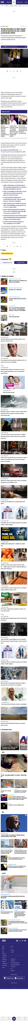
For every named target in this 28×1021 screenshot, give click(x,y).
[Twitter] (19, 940)
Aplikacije (13, 966)
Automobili (4, 965)
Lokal (3, 967)
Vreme (12, 952)
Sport (3, 948)
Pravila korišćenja (15, 962)
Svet (2, 773)
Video (12, 946)
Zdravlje (4, 954)
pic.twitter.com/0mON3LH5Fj (9, 150)
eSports (4, 961)
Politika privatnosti (15, 964)
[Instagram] (22, 940)
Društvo (3, 910)
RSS (11, 968)
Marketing (13, 959)
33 (6, 795)
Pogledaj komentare (7, 262)
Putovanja (4, 955)
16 (6, 26)
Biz (3, 950)
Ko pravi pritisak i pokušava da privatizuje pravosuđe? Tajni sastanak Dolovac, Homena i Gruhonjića (14, 199)
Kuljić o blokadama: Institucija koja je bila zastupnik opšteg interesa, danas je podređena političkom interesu (14, 187)
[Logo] (2, 2)
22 (6, 297)
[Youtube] (25, 940)
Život (3, 952)
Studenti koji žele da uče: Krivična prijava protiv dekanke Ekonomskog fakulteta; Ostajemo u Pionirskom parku (15, 217)
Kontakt (12, 970)
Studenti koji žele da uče (7, 253)
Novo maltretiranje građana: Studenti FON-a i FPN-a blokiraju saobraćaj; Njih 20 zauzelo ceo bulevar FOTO (14, 211)
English (12, 950)
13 (6, 928)
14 (6, 306)
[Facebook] (17, 940)
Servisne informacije (5, 894)
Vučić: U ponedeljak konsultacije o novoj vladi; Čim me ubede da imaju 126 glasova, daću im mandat (14, 193)
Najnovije (9, 2)
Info (3, 946)
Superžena (4, 959)
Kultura (4, 957)
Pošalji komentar (21, 262)
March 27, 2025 (21, 152)
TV (11, 948)
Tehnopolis (4, 963)
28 (6, 315)
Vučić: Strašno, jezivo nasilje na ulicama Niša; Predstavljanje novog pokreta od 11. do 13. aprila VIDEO (14, 205)
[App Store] (19, 978)
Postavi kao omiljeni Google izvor (10, 46)
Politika (3, 26)
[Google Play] (9, 978)
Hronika (16, 910)
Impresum (13, 961)
